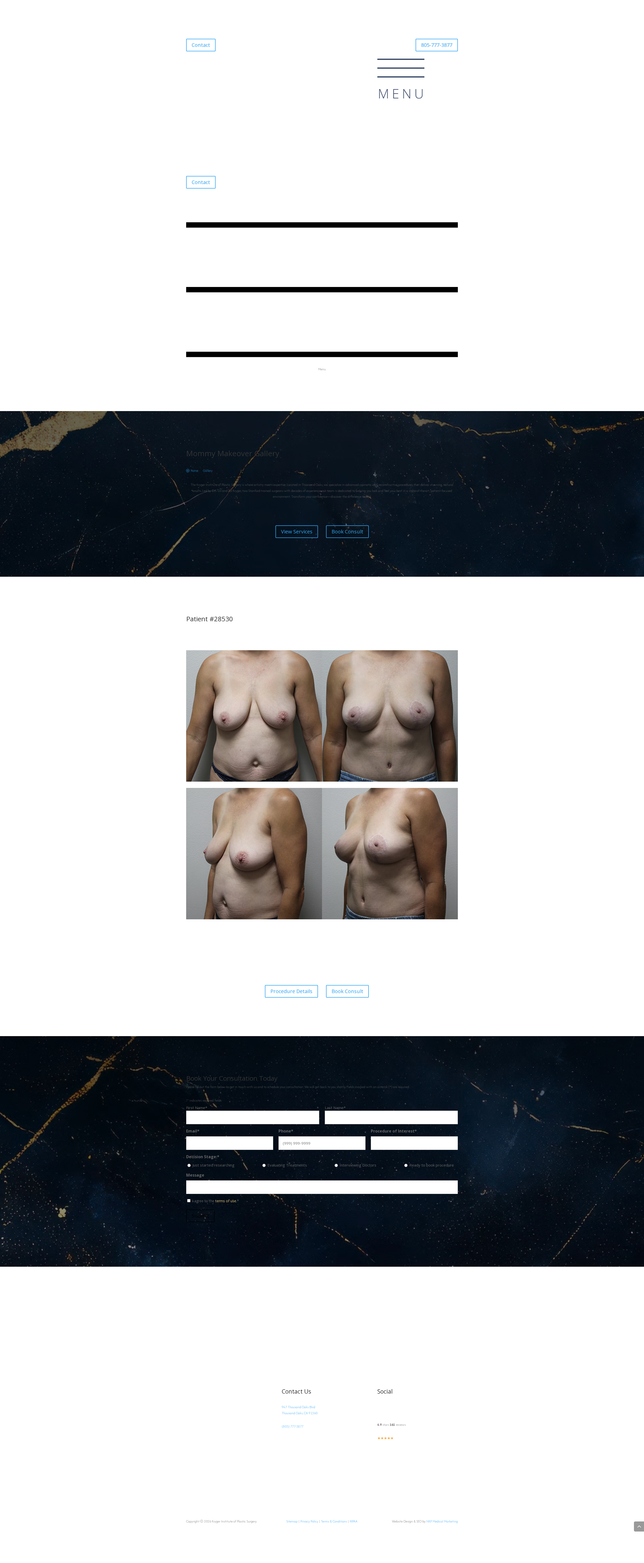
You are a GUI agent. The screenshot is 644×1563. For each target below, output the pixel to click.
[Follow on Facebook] (200, 63)
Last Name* (335, 1107)
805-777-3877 (436, 45)
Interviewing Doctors (358, 1165)
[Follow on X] (210, 63)
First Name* (196, 1107)
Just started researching (213, 1165)
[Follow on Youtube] (220, 63)
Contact (201, 45)
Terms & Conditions (334, 1521)
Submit (200, 1215)
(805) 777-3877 (292, 1426)
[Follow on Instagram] (190, 63)
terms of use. (226, 1200)
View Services (296, 531)
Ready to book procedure (431, 1165)
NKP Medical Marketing (442, 1521)
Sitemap (292, 1521)
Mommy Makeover (219, 453)
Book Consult (347, 531)
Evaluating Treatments (287, 1165)
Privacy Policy (309, 1521)
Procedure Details (291, 991)
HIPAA (353, 1521)
